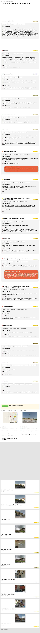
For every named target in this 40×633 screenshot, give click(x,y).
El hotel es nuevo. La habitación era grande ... (10, 428)
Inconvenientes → (24, 426)
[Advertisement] (20, 45)
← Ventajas (3, 426)
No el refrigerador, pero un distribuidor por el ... (29, 428)
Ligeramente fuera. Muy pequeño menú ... (29, 434)
